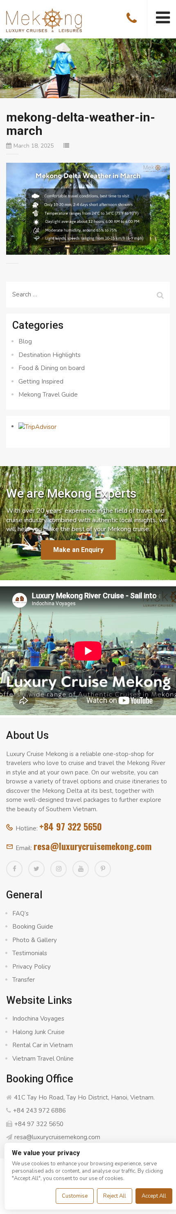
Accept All (154, 1196)
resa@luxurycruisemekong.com (92, 846)
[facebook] (14, 869)
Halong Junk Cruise (38, 1032)
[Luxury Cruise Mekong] (44, 20)
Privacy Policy (31, 967)
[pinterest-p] (103, 869)
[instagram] (58, 869)
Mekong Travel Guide (48, 394)
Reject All (114, 1196)
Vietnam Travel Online (43, 1059)
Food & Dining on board (51, 368)
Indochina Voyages (38, 1018)
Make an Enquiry (78, 550)
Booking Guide (32, 926)
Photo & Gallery (34, 940)
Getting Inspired (40, 381)
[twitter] (36, 869)
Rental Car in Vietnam (42, 1045)
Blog (25, 341)
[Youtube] (80, 869)
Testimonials (29, 953)
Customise (75, 1196)
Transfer (23, 980)
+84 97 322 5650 (70, 826)
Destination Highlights (49, 355)
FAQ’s (20, 913)
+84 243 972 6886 (39, 1110)
